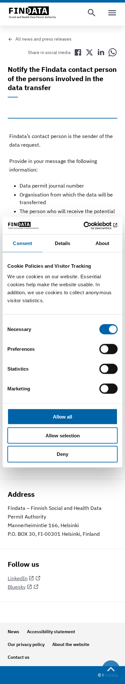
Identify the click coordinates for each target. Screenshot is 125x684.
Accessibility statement (51, 631)
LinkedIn (18, 578)
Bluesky (17, 587)
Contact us (18, 657)
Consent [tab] (22, 243)
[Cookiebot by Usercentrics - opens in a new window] (90, 225)
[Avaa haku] (92, 13)
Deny (62, 454)
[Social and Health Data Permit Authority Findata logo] (32, 12)
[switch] (108, 349)
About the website (70, 644)
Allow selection (63, 435)
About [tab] (103, 243)
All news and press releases (43, 39)
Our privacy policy (26, 644)
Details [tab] (63, 243)
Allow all (62, 416)
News (13, 631)
